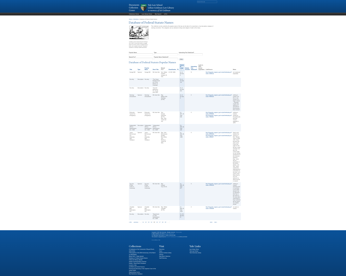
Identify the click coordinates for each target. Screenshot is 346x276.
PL (178, 69)
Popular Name (133, 52)
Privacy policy (179, 232)
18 (162, 222)
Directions (161, 249)
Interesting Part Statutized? (186, 52)
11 (143, 222)
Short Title (155, 69)
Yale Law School (193, 251)
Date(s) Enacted (187, 68)
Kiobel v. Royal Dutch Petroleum (137, 263)
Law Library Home (147, 14)
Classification (172, 69)
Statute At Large (182, 66)
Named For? (132, 57)
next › (211, 222)
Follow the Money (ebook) (135, 259)
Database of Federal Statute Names (138, 258)
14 (151, 222)
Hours (160, 251)
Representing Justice (134, 272)
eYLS (165, 14)
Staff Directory (163, 258)
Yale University (132, 233)
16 (157, 222)
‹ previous (135, 222)
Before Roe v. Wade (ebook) (136, 256)
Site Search (158, 14)
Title (131, 69)
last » (215, 222)
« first (130, 222)
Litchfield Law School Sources (137, 267)
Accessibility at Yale (156, 240)
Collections (136, 19)
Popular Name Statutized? (161, 57)
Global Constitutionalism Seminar (137, 261)
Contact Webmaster (169, 233)
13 (148, 222)
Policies (161, 254)
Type (155, 52)
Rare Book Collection (164, 256)
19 (165, 222)
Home (130, 19)
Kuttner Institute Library (165, 252)
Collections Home (134, 14)
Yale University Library (195, 252)
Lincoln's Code (133, 265)
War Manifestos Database (135, 274)
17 (159, 222)
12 (146, 222)
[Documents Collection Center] (151, 11)
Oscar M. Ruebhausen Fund (172, 236)
